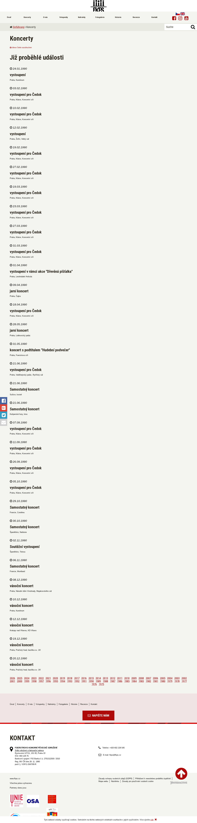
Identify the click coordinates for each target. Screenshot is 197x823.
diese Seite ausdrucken (22, 47)
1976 (94, 684)
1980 (162, 681)
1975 (101, 684)
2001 (12, 681)
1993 (69, 681)
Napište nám (100, 715)
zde (151, 820)
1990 (91, 681)
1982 (148, 681)
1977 (184, 681)
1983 (141, 681)
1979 (169, 681)
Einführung (18, 27)
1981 (155, 681)
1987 (112, 681)
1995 (55, 681)
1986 (119, 681)
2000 (19, 681)
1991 (84, 681)
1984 (134, 681)
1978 (177, 681)
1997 (41, 681)
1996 (48, 681)
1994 (62, 681)
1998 (33, 681)
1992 (76, 681)
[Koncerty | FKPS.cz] (98, 6)
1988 (105, 681)
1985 (127, 681)
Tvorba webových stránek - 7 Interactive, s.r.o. (178, 783)
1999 (26, 681)
